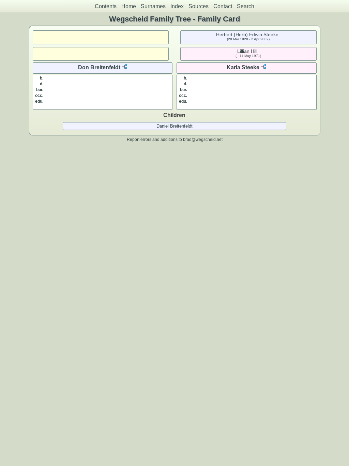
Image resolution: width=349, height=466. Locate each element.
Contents (106, 6)
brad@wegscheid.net (203, 139)
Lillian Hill (247, 51)
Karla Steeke (243, 67)
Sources (198, 6)
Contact (222, 6)
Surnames (153, 6)
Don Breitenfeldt (99, 67)
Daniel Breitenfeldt (174, 126)
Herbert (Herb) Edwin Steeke (247, 34)
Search (245, 6)
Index (177, 6)
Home (128, 6)
